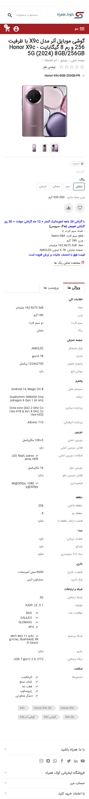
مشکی (56, 186)
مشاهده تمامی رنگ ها (67, 263)
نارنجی (43, 186)
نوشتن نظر (49, 67)
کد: (83, 75)
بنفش (79, 186)
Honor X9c (67, 708)
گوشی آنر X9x (27, 717)
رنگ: (82, 179)
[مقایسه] (68, 208)
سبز (68, 186)
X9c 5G (69, 717)
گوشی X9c (50, 717)
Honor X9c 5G (42, 708)
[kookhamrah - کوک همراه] (71, 15)
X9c (22, 708)
